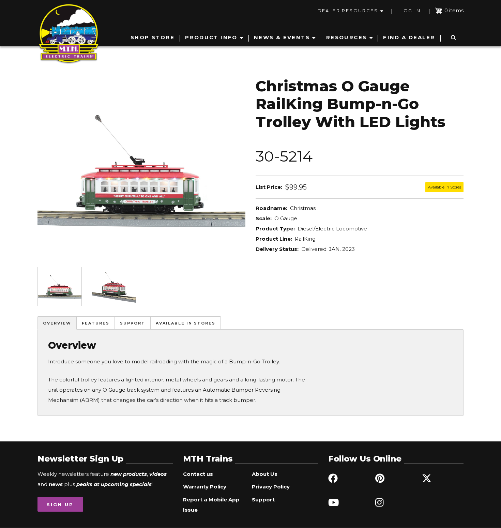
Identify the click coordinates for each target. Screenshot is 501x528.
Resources (346, 37)
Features (95, 323)
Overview (57, 323)
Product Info (211, 37)
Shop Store (152, 37)
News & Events (282, 37)
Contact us (198, 474)
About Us (264, 474)
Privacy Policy (271, 486)
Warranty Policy (204, 486)
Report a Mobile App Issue (211, 504)
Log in (410, 10)
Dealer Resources (348, 10)
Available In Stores (185, 323)
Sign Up (60, 504)
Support (132, 323)
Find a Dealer (409, 37)
